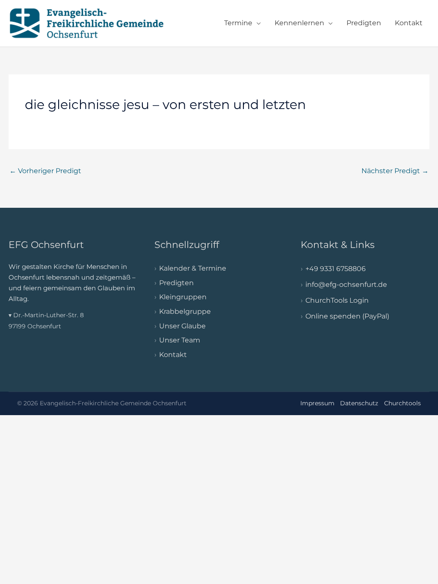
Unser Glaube (182, 326)
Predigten (363, 23)
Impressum (317, 403)
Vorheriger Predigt (45, 171)
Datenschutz (359, 403)
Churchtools (402, 403)
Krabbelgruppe (185, 311)
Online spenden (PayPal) (347, 316)
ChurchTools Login (337, 300)
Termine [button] (238, 23)
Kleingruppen (183, 297)
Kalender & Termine (192, 268)
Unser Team (179, 340)
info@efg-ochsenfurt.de (346, 284)
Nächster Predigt (395, 171)
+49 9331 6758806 (335, 269)
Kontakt (409, 23)
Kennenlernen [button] (299, 23)
